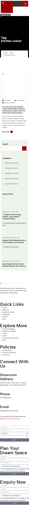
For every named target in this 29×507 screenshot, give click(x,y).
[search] (24, 148)
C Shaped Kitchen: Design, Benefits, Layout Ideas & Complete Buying (12, 217)
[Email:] (2, 402)
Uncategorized (6, 211)
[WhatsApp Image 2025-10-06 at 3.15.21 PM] (7, 7)
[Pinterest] (20, 297)
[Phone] (2, 389)
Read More (5, 132)
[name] (25, 4)
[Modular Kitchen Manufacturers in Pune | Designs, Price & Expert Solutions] (14, 224)
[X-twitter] (24, 297)
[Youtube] (6, 297)
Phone (5, 394)
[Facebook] (2, 297)
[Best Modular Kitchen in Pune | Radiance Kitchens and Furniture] (10, 247)
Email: (5, 407)
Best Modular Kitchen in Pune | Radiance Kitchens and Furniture (14, 265)
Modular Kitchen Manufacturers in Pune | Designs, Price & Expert (14, 241)
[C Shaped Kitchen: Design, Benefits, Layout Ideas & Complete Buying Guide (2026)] (3, 197)
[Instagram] (15, 297)
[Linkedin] (11, 297)
